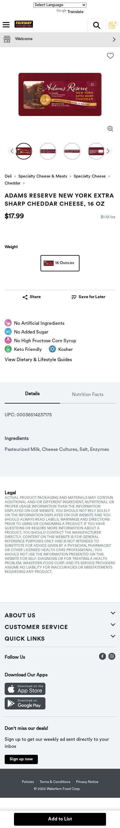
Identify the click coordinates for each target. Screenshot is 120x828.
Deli (8, 176)
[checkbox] (110, 55)
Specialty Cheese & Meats (42, 176)
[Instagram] (111, 658)
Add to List (60, 819)
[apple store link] (25, 693)
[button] (96, 25)
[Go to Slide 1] (24, 151)
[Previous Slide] (12, 151)
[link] (88, 297)
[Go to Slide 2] (48, 151)
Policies (28, 782)
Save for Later (92, 297)
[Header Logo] (22, 25)
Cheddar (12, 183)
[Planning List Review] (111, 27)
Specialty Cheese (90, 176)
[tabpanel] (60, 428)
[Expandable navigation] (6, 24)
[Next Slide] (108, 151)
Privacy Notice (87, 782)
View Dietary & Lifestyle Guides (38, 360)
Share (35, 297)
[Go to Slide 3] (72, 151)
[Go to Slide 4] (96, 151)
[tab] (32, 395)
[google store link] (25, 708)
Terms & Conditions (55, 782)
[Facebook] (102, 658)
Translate (75, 12)
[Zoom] (110, 128)
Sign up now (21, 759)
